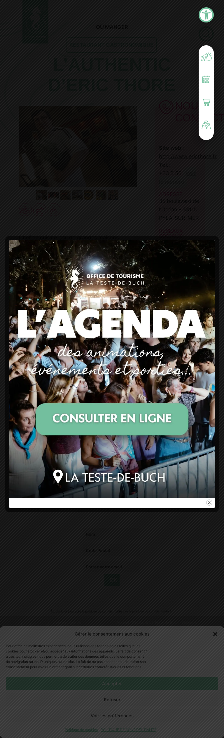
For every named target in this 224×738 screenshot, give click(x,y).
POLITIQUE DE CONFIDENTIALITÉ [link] (128, 729)
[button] (215, 634)
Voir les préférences (112, 715)
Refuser (112, 699)
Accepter (112, 683)
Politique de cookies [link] (81, 729)
